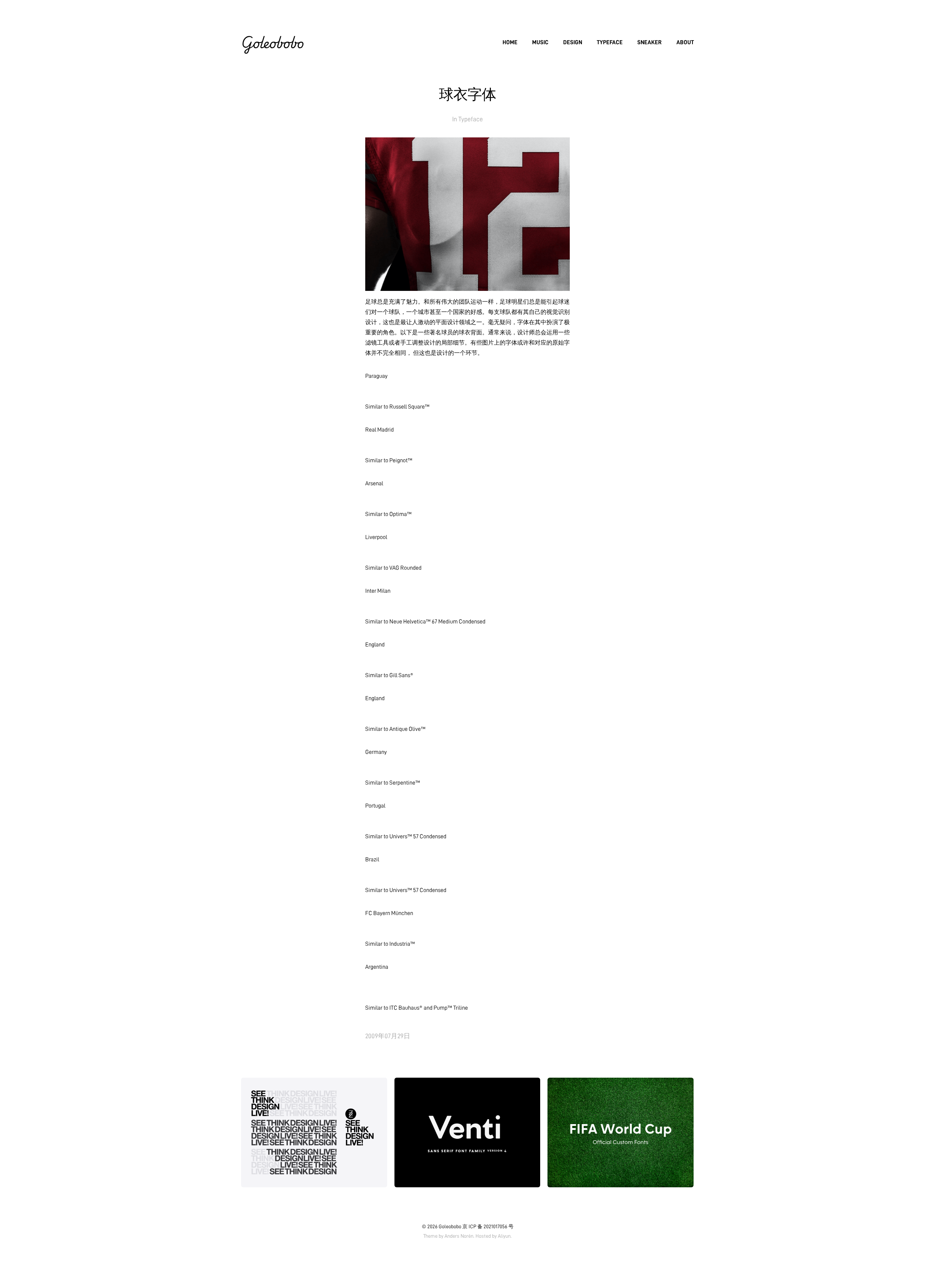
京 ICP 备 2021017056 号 (488, 1226)
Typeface (610, 42)
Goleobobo (272, 42)
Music (540, 42)
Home (510, 42)
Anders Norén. (459, 1235)
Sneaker (649, 42)
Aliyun (504, 1235)
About (685, 42)
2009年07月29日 (387, 1036)
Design (572, 42)
